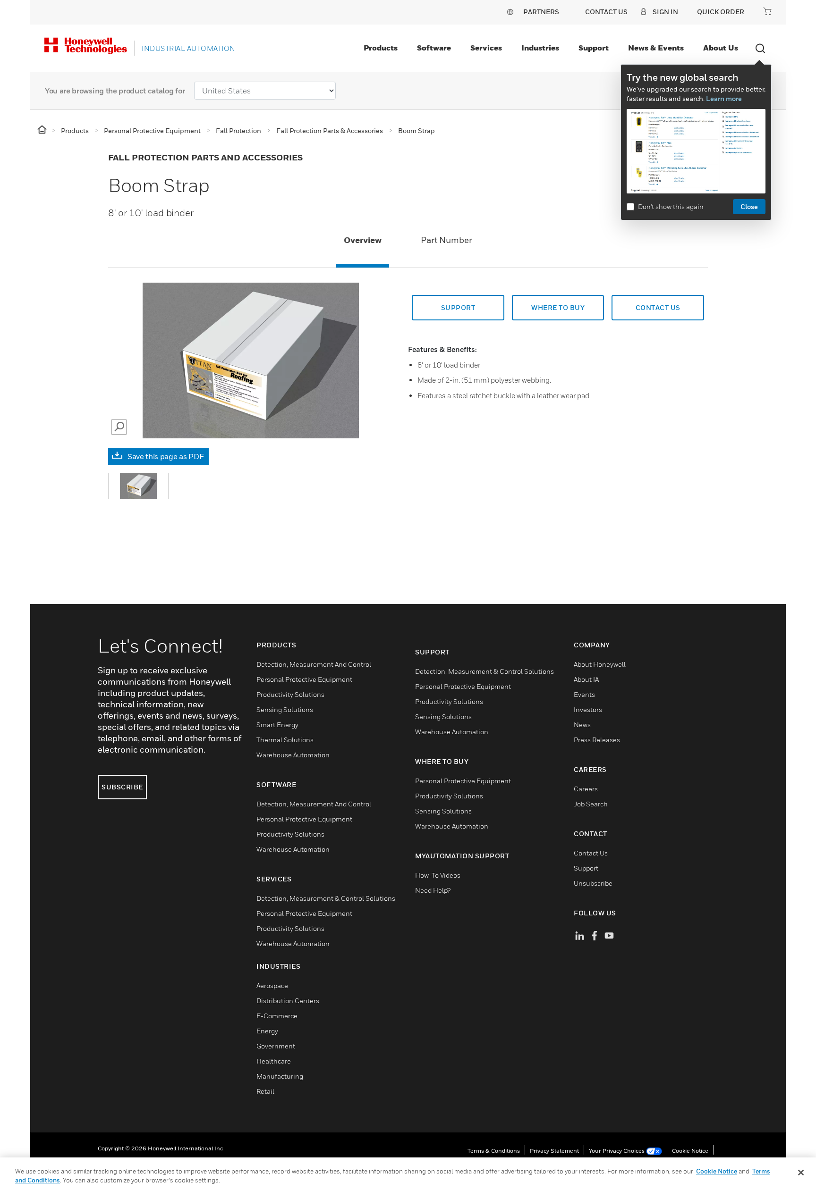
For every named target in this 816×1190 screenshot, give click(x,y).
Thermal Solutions (285, 740)
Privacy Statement (554, 1150)
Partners (541, 12)
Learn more (724, 98)
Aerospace (272, 985)
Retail (265, 1091)
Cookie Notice (690, 1150)
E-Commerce (277, 1016)
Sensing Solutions (284, 709)
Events (584, 694)
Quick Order (720, 12)
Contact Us (591, 853)
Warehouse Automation (293, 755)
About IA (586, 679)
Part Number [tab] (446, 240)
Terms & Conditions (494, 1150)
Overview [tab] (363, 240)
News (582, 725)
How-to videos (437, 875)
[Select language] (510, 12)
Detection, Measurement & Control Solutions (325, 898)
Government (275, 1046)
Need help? (432, 890)
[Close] (800, 1172)
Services (486, 47)
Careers (586, 789)
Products (381, 47)
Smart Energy (277, 725)
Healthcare (273, 1061)
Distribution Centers (287, 1001)
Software (434, 47)
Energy (267, 1031)
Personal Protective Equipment (304, 679)
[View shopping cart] (767, 11)
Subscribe (122, 787)
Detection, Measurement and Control (313, 664)
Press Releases (597, 740)
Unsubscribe (593, 883)
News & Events (656, 47)
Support (593, 47)
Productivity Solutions (290, 694)
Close (749, 206)
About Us (720, 47)
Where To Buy (558, 307)
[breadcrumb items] (43, 130)
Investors (588, 709)
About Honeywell (600, 664)
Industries (540, 47)
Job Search (591, 804)
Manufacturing (279, 1076)
